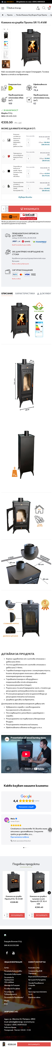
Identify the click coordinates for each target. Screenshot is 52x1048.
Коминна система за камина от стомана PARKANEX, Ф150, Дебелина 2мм (17, 140)
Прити (10, 15)
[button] (6, 32)
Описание (7, 293)
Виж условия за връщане (20, 263)
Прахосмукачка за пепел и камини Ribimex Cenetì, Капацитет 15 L (18, 186)
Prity (10, 113)
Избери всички (25, 197)
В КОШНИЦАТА (34, 1044)
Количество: (30, 136)
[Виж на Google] (6, 819)
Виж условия (16, 278)
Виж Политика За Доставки (21, 245)
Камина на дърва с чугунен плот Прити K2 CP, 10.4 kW (38, 900)
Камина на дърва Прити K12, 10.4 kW (14, 897)
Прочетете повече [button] (20, 837)
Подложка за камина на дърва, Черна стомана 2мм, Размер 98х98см (17, 171)
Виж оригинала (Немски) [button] (22, 841)
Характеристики (25, 293)
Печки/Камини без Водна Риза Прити (31, 15)
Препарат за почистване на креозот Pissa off (18, 156)
